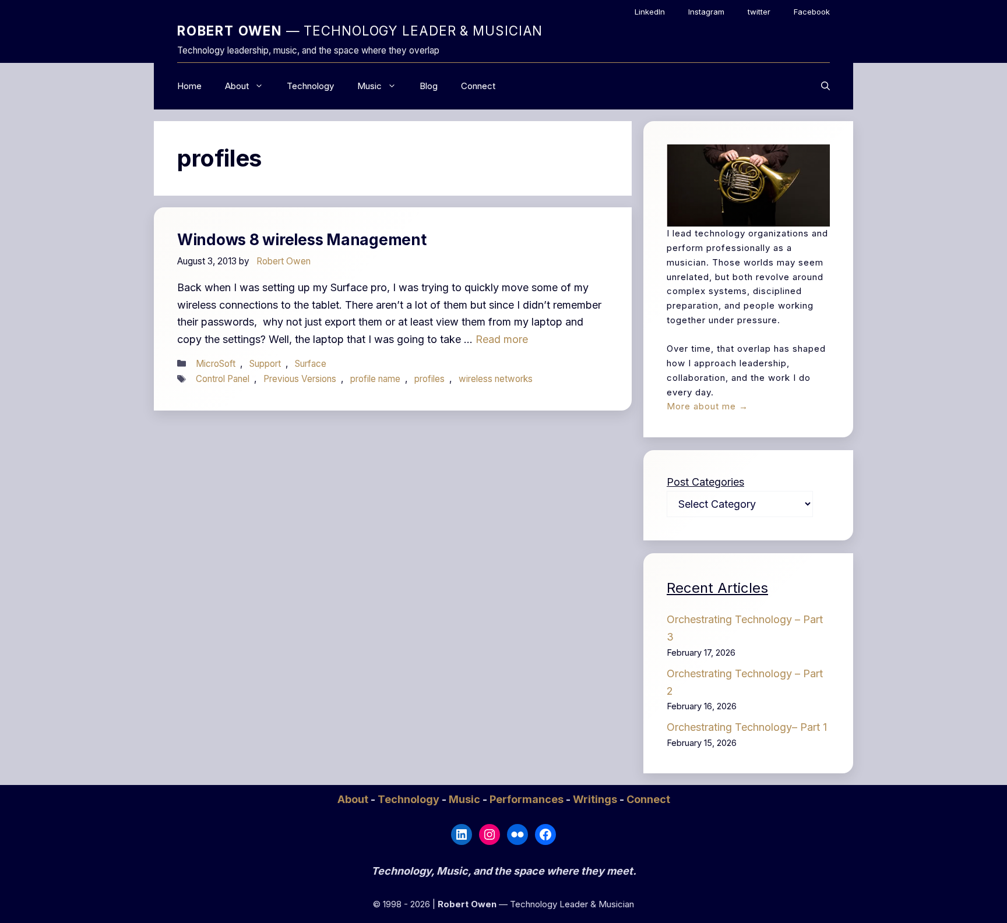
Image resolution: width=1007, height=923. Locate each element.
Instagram (706, 11)
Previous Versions (299, 378)
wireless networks (496, 378)
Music (369, 85)
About (237, 85)
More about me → (707, 406)
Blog (429, 85)
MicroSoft (215, 363)
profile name (375, 378)
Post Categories (705, 482)
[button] (825, 86)
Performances (528, 799)
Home (189, 85)
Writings (596, 799)
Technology (310, 85)
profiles (429, 378)
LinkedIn (650, 11)
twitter (759, 11)
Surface (310, 363)
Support (265, 363)
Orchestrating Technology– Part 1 (747, 727)
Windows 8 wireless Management (301, 240)
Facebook (812, 11)
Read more (502, 339)
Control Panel (222, 378)
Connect (478, 85)
